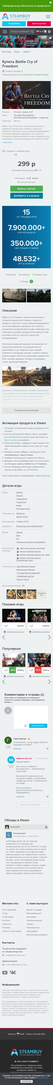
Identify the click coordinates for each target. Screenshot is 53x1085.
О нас (5, 913)
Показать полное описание (26, 410)
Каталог (6, 920)
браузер (46, 475)
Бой (18, 535)
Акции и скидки (34, 909)
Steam (26, 51)
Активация (24, 274)
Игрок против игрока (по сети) (35, 555)
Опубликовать (38, 726)
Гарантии (6, 924)
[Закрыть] (50, 2)
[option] (14, 295)
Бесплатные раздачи (36, 934)
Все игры (6, 51)
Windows (17, 437)
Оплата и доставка (11, 931)
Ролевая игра (23, 509)
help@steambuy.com (15, 955)
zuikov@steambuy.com (16, 964)
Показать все (42, 594)
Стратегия (21, 502)
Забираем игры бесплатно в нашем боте (26, 5)
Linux (13, 440)
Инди (18, 505)
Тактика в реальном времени (30, 542)
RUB (42, 31)
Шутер (19, 492)
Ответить (17, 749)
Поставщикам (9, 909)
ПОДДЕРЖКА (14, 24)
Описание (11, 274)
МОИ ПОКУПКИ (39, 24)
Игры (16, 51)
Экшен (19, 495)
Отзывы (26, 281)
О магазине (8, 917)
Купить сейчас (26, 188)
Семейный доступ (25, 576)
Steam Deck (22, 517)
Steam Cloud (23, 579)
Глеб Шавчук (19, 738)
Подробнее (7, 142)
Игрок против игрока (30, 551)
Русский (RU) (39, 1034)
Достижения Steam (26, 566)
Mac (6, 440)
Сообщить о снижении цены (18, 151)
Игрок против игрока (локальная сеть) (28, 559)
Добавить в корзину (26, 195)
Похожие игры (39, 274)
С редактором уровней (28, 573)
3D (17, 539)
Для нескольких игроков (32, 548)
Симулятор (21, 499)
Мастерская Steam (26, 570)
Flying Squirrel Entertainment (29, 526)
